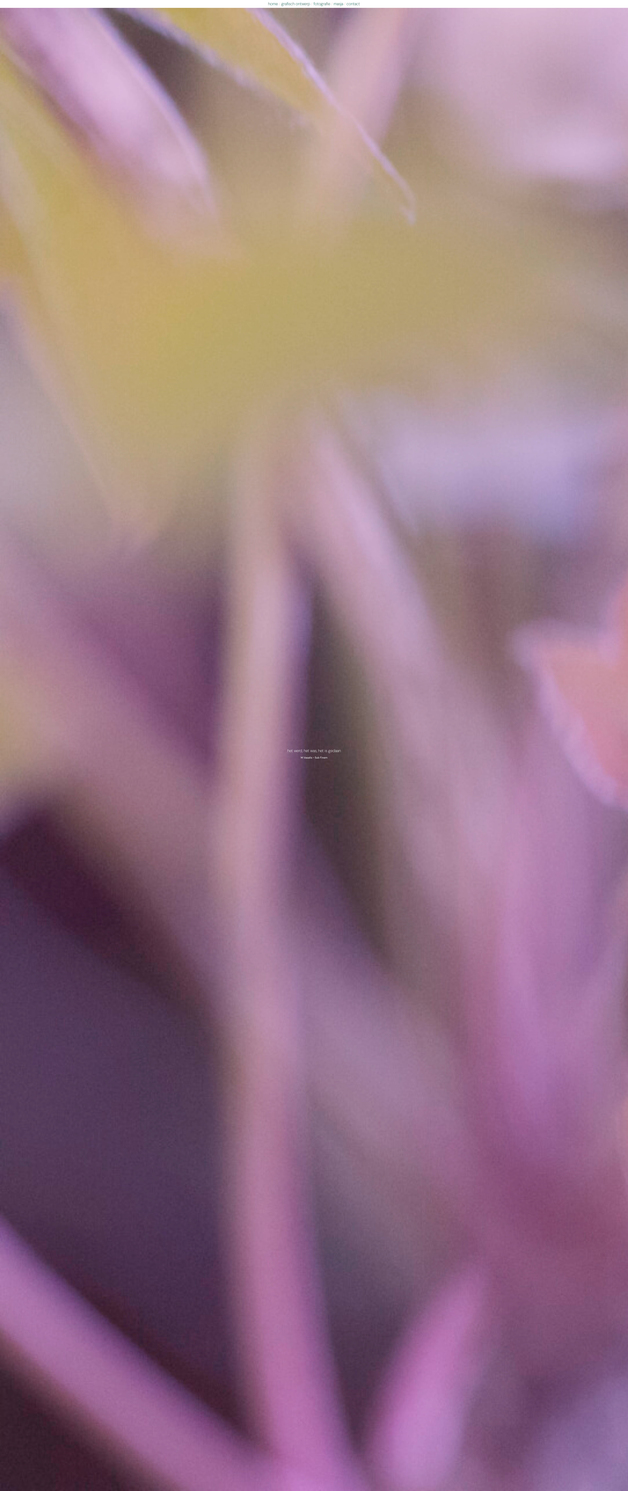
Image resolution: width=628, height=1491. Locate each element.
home (273, 3)
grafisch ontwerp (295, 3)
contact (353, 3)
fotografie (322, 3)
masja (338, 3)
